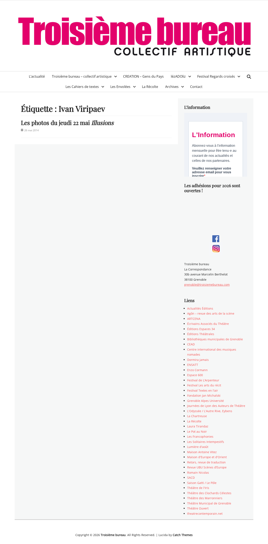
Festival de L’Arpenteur (203, 380)
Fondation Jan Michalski (203, 395)
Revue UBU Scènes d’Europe (207, 467)
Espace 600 (195, 375)
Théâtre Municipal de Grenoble (209, 503)
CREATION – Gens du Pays (143, 76)
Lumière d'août (197, 447)
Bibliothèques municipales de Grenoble (215, 339)
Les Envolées (120, 86)
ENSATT (192, 365)
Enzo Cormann (197, 370)
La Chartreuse (197, 416)
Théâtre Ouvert (198, 508)
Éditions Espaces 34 (201, 329)
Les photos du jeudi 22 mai (67, 122)
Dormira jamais (198, 360)
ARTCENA (193, 319)
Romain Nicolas (198, 473)
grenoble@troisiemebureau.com (207, 285)
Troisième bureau (113, 535)
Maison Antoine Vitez (202, 452)
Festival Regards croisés (216, 76)
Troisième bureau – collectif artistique (82, 76)
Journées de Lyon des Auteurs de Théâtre (216, 406)
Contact (196, 86)
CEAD (191, 344)
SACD (191, 478)
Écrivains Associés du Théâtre (208, 324)
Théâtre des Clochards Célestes (209, 493)
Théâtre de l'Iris (198, 488)
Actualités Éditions (200, 308)
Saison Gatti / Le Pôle (201, 483)
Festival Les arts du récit (204, 385)
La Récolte (150, 86)
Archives (172, 86)
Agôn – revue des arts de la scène (210, 313)
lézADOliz (178, 76)
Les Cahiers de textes (82, 86)
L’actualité (37, 76)
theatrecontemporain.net (205, 514)
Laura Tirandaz (197, 426)
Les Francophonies (200, 437)
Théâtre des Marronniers (204, 498)
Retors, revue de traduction (206, 462)
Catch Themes (183, 535)
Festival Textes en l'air (202, 390)
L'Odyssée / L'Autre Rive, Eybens (209, 411)
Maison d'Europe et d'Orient (207, 457)
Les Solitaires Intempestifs (205, 442)
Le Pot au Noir (197, 431)
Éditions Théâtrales (200, 334)
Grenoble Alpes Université (205, 401)
